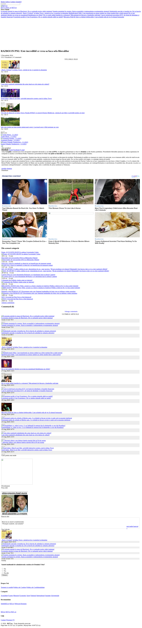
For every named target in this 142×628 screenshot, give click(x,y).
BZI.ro (12, 604)
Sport (28, 595)
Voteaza (4, 575)
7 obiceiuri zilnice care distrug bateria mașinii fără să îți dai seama (22, 442)
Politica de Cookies (19, 587)
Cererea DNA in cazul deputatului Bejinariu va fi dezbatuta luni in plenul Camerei (28, 275)
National (33, 595)
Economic (22, 595)
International (40, 595)
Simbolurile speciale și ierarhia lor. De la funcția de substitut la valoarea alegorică (27, 333)
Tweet (11, 150)
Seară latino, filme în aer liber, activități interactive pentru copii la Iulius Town (26, 98)
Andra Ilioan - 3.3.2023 (8, 136)
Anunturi (19, 2)
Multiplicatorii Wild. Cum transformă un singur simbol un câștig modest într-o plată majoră (98, 13)
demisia (9, 168)
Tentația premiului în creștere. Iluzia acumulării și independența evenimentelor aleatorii (80, 11)
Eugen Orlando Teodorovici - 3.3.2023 (13, 144)
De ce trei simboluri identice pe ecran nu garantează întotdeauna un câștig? (25, 369)
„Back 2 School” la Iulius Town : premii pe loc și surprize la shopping (45, 13)
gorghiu (4, 168)
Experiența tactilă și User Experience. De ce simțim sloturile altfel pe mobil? (38, 17)
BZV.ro (14, 8)
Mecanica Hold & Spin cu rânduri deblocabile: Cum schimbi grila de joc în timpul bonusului (94, 17)
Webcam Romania (20, 604)
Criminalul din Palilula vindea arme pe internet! (16, 280)
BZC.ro (8, 8)
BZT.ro (3, 8)
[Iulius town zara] (17, 484)
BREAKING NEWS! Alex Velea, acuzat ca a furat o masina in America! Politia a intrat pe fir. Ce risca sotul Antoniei (39, 286)
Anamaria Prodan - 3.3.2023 (10, 140)
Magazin (16, 595)
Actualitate (4, 595)
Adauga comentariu (7, 303)
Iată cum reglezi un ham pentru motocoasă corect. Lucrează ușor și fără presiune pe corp (30, 127)
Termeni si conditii (7, 587)
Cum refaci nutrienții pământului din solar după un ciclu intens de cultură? (25, 84)
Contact (12, 2)
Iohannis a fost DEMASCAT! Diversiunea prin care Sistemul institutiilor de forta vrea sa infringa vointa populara (38, 291)
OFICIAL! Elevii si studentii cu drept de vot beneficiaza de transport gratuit (26, 263)
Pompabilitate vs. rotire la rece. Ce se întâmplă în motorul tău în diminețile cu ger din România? (32, 427)
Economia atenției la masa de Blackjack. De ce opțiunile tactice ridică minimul (26, 11)
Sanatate (48, 595)
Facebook (16, 150)
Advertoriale (55, 595)
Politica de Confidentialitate (36, 587)
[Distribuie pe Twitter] (4, 73)
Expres (10, 595)
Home (3, 2)
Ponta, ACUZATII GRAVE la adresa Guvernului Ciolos (20, 252)
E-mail (22, 150)
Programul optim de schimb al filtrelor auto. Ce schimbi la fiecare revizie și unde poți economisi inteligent (35, 420)
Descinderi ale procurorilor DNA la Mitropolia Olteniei (19, 258)
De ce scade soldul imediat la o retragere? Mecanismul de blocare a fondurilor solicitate (71, 15)
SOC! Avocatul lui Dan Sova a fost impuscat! (16, 297)
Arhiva (7, 2)
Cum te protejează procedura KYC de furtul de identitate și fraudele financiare (26, 391)
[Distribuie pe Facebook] (2, 73)
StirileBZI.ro (5, 604)
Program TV (10, 620)
